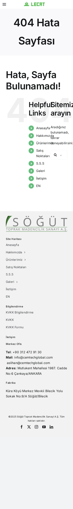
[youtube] (44, 427)
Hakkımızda (45, 136)
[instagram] (36, 427)
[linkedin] (51, 427)
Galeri (40, 171)
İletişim (41, 178)
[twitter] (29, 427)
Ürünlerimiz (45, 143)
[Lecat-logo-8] (34, 3)
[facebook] (21, 427)
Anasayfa (43, 128)
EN (38, 186)
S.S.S (40, 163)
